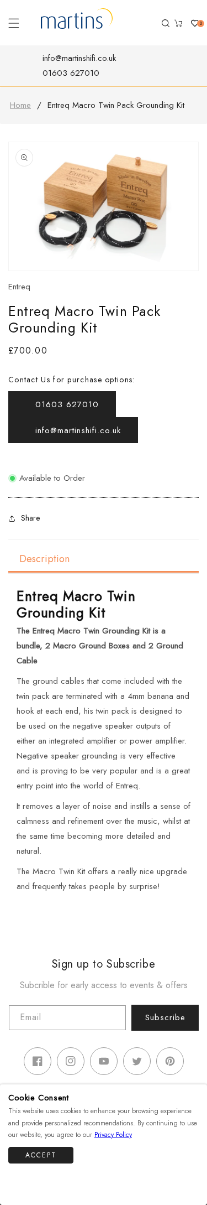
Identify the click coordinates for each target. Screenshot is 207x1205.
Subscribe (165, 1017)
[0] (190, 23)
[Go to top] (192, 1182)
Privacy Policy (113, 1135)
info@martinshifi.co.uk (79, 58)
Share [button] (30, 517)
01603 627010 (71, 73)
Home (20, 105)
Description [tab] (44, 559)
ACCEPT (40, 1155)
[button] (14, 23)
